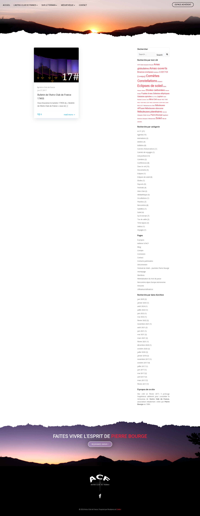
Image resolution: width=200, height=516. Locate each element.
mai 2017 (140, 373)
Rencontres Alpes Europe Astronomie (151, 282)
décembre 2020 (143, 345)
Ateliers (140, 142)
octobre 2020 (142, 349)
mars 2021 (141, 338)
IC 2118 (154, 96)
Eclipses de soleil (150, 86)
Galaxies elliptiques (161, 93)
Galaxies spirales (144, 96)
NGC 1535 (140, 102)
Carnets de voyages (144, 152)
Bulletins (156, 72)
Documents (141, 170)
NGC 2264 (165, 102)
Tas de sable (142, 219)
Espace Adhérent (183, 4)
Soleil (159, 118)
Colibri (119, 509)
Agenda (140, 135)
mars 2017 (141, 380)
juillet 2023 (141, 310)
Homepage (141, 271)
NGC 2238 (153, 102)
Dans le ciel (141, 166)
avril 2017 (141, 377)
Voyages (140, 230)
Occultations (142, 198)
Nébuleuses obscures (154, 108)
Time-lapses (142, 223)
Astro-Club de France (47, 87)
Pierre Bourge (156, 115)
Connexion (141, 254)
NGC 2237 (146, 102)
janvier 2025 (142, 303)
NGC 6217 (140, 105)
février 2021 (141, 341)
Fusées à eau (147, 93)
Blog (139, 247)
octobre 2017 (142, 363)
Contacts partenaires (145, 261)
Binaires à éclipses (145, 72)
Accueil (6, 5)
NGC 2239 (159, 102)
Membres (141, 275)
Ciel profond (142, 156)
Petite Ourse (146, 115)
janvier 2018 (142, 356)
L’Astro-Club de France (25, 5)
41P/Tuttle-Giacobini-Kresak (145, 65)
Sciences (139, 118)
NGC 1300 (164, 99)
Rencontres (141, 205)
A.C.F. (139, 131)
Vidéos (139, 226)
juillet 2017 (141, 366)
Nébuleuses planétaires (149, 111)
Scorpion (145, 118)
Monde (159, 99)
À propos (140, 240)
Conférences (142, 163)
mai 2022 (140, 317)
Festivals (140, 187)
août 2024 (141, 306)
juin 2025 (140, 299)
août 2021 (141, 327)
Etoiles (143, 90)
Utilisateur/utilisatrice (145, 289)
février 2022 (141, 320)
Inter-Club (141, 191)
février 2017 (141, 384)
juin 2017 (140, 370)
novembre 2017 (143, 359)
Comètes (152, 76)
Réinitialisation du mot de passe (149, 279)
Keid (164, 96)
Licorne (144, 99)
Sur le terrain (48, 5)
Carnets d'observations (146, 149)
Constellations (147, 81)
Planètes (140, 202)
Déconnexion (142, 265)
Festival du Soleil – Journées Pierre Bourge (153, 268)
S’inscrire (140, 286)
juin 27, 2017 (42, 90)
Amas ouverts (158, 68)
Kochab (139, 99)
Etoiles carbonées (155, 90)
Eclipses (160, 81)
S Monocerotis (151, 118)
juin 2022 (140, 313)
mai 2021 (140, 334)
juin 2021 (140, 331)
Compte (140, 250)
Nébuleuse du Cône (149, 105)
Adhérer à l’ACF (143, 243)
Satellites (140, 209)
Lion (147, 99)
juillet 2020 (141, 352)
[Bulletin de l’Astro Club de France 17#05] (56, 65)
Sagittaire (165, 115)
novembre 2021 (143, 324)
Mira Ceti (153, 99)
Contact (83, 5)
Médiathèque (67, 5)
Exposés (140, 184)
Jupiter (160, 96)
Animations (141, 138)
